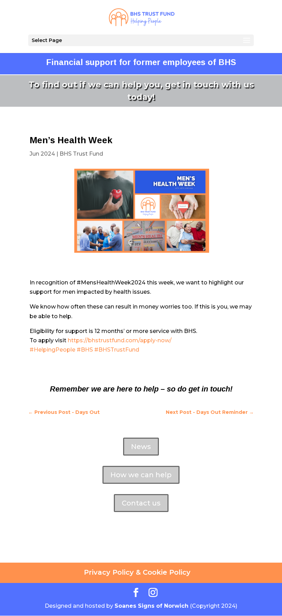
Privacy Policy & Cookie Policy (137, 572)
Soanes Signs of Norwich (151, 606)
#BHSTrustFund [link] (116, 349)
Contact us (141, 503)
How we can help (141, 475)
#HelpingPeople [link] (52, 349)
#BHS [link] (85, 349)
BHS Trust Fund (81, 153)
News (141, 446)
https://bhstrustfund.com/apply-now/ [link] (120, 340)
